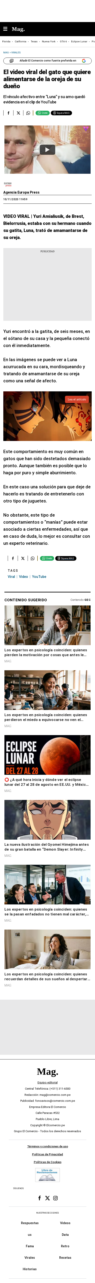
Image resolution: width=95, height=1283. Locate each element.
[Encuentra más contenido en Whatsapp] (28, 113)
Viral (11, 577)
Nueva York (48, 41)
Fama (30, 1246)
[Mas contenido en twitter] (47, 1198)
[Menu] (7, 29)
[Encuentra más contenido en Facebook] (8, 113)
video (23, 577)
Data (65, 1235)
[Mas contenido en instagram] (55, 1198)
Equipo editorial (48, 1082)
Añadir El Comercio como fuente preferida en (48, 60)
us (30, 1235)
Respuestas (30, 1223)
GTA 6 (63, 41)
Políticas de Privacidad (47, 1154)
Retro (65, 1246)
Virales (30, 1258)
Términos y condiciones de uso (47, 1146)
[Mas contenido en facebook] (40, 1198)
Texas (34, 41)
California (20, 41)
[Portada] (47, 1079)
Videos (65, 1223)
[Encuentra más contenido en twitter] (18, 113)
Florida (6, 41)
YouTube (39, 577)
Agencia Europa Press (21, 192)
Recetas (65, 1258)
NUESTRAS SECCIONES (47, 1213)
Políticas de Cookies (47, 1162)
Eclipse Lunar (79, 41)
